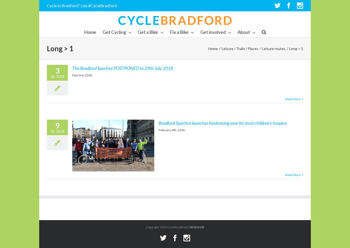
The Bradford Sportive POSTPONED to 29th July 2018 (122, 68)
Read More (293, 99)
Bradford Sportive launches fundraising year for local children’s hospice (223, 123)
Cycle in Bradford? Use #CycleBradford (82, 5)
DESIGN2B (197, 227)
